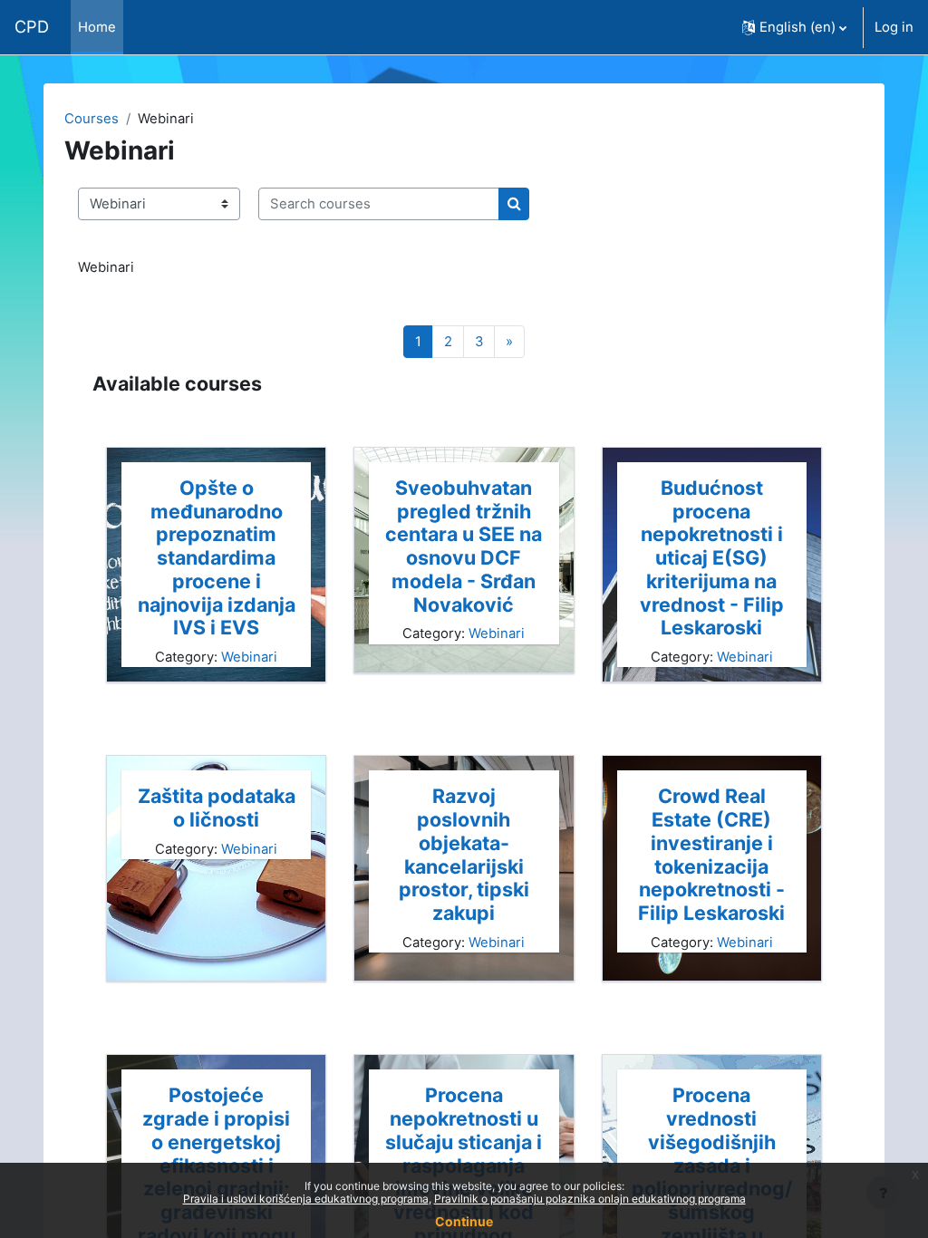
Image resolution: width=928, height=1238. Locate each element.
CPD (31, 26)
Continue (464, 1221)
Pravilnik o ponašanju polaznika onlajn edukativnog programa (590, 1198)
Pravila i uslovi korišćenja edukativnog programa (306, 1198)
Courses (91, 119)
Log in (894, 27)
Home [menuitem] (97, 27)
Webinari (249, 657)
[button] (794, 27)
